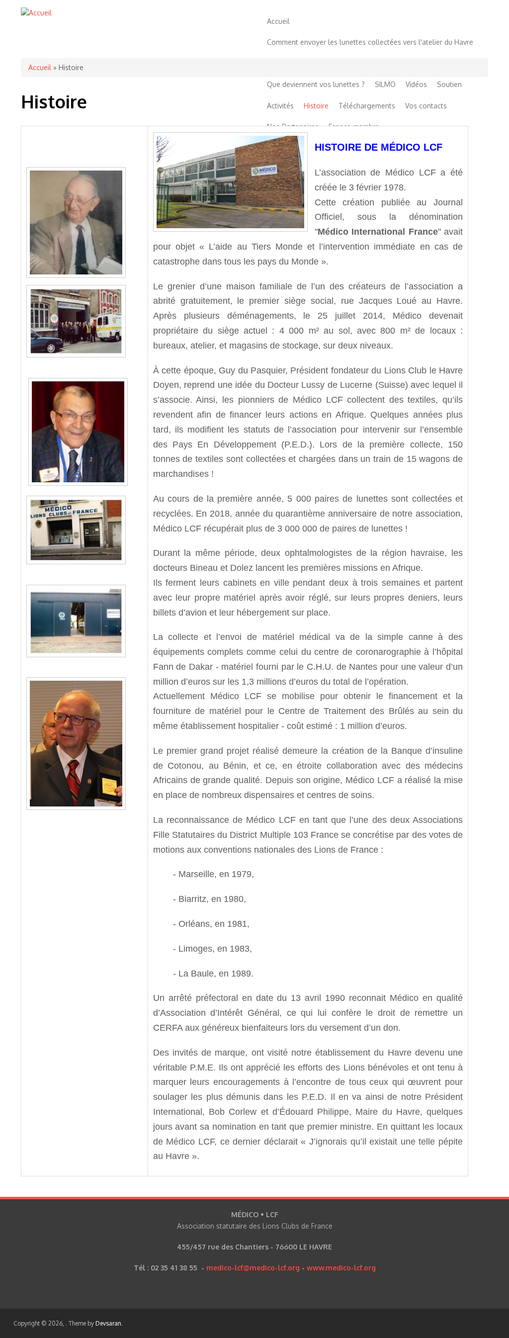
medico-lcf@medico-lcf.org (253, 1267)
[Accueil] (36, 12)
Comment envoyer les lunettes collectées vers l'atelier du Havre (370, 42)
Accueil (278, 21)
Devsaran (108, 1323)
